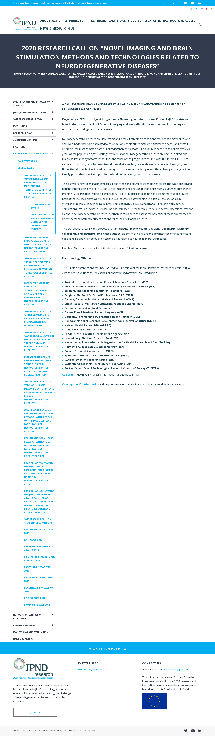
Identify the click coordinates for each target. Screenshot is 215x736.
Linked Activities (23, 639)
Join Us (68, 28)
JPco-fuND (19, 146)
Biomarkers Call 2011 (37, 604)
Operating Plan (23, 133)
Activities (60, 21)
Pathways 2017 (33, 539)
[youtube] (206, 10)
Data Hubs (127, 21)
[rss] (211, 10)
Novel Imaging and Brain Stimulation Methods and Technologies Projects (42, 221)
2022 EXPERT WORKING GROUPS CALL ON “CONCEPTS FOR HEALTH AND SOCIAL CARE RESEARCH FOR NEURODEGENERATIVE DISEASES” (37, 294)
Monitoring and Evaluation (30, 632)
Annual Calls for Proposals (66, 73)
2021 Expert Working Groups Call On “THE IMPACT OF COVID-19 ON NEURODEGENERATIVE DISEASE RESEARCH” (37, 244)
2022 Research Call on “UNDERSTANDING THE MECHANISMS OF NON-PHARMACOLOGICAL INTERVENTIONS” (37, 318)
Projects (76, 21)
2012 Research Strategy (27, 119)
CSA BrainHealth (104, 21)
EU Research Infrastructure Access (166, 21)
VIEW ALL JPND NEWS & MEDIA (107, 649)
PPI (87, 21)
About (45, 21)
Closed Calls (96, 73)
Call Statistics (27, 161)
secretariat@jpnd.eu (169, 3)
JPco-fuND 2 (20, 126)
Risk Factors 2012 (34, 597)
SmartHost (77, 730)
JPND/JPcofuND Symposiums (29, 112)
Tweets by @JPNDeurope (93, 669)
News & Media (51, 28)
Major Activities (35, 73)
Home (17, 73)
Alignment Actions (25, 139)
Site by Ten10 (90, 730)
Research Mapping (24, 625)
